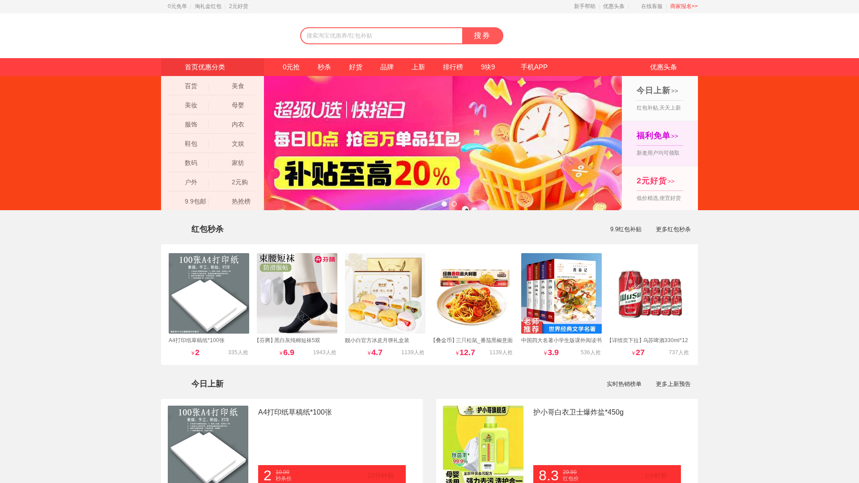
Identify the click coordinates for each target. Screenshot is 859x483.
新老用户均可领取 (658, 143)
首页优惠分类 (205, 67)
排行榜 (453, 67)
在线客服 (652, 6)
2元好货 (238, 6)
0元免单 (177, 6)
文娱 (238, 143)
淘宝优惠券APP (631, 36)
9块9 (488, 67)
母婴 (238, 105)
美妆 (191, 105)
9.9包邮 (195, 201)
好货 (355, 67)
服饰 (191, 124)
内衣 (238, 124)
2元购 (240, 182)
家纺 (238, 162)
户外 (191, 182)
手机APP (534, 67)
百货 (191, 85)
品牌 (387, 67)
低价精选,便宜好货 (659, 188)
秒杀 (324, 67)
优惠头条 (614, 6)
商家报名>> (684, 6)
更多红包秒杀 (673, 229)
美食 (238, 85)
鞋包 (191, 143)
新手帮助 (584, 6)
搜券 (482, 35)
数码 (191, 162)
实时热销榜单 (624, 384)
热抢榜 (241, 201)
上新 (418, 67)
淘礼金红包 (208, 6)
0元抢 (291, 67)
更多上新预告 (673, 384)
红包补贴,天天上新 (659, 98)
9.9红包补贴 (626, 229)
